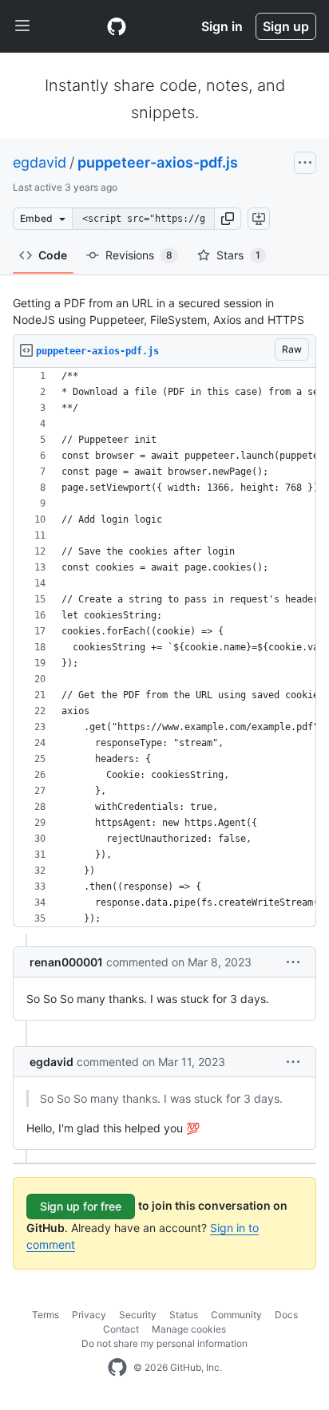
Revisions (138, 255)
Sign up (286, 26)
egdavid (39, 162)
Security (138, 1315)
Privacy (89, 1315)
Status (183, 1315)
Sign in (222, 26)
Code (52, 255)
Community (236, 1315)
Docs (286, 1315)
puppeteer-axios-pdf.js (157, 162)
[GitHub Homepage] (117, 1367)
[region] (164, 647)
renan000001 (66, 962)
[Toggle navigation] (22, 26)
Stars (238, 255)
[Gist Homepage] (116, 26)
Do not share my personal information (164, 1343)
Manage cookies (189, 1329)
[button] (227, 218)
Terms (45, 1315)
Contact (121, 1329)
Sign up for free (80, 1206)
